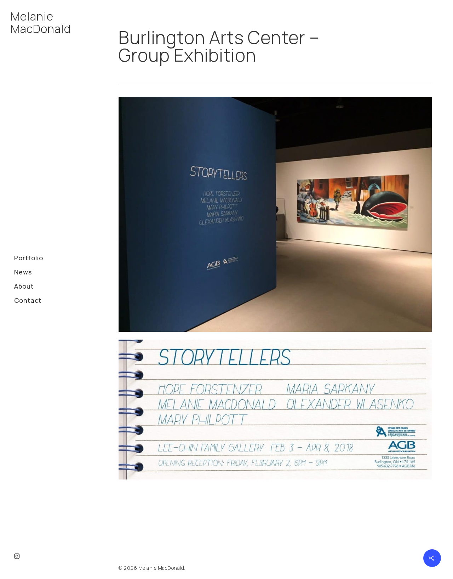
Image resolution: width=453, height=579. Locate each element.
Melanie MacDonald (41, 22)
